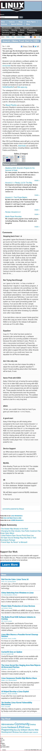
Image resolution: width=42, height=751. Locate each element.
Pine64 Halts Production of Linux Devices (18, 606)
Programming (7, 729)
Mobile (27, 727)
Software (21, 32)
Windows (15, 594)
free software (24, 732)
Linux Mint (14, 638)
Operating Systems (8, 32)
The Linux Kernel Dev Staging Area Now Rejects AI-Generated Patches (21, 666)
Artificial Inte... (4, 669)
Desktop (3, 680)
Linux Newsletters (17, 516)
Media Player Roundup (13, 216)
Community (22, 724)
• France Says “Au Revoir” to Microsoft (13, 542)
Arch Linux (3, 654)
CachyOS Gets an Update (11, 652)
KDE (2, 621)
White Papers (31, 22)
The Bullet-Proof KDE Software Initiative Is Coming (18, 618)
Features (12, 22)
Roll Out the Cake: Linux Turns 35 (15, 579)
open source (33, 732)
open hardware (4, 608)
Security (13, 669)
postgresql (35, 34)
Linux (6, 581)
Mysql (20, 34)
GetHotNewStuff (8, 87)
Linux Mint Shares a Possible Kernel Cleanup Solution (19, 635)
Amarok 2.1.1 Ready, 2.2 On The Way (18, 182)
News (3, 22)
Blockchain (5, 34)
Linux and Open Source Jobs (12, 518)
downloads (22, 145)
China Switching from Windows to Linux (17, 592)
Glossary (4, 749)
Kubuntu (6, 621)
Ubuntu (31, 729)
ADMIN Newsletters (17, 520)
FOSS (2, 581)
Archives (4, 24)
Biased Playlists (11, 105)
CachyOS (9, 654)
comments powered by (13, 509)
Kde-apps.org (22, 87)
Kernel (9, 638)
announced (6, 65)
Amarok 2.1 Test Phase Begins (16, 197)
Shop (28, 24)
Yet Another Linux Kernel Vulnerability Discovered (16, 703)
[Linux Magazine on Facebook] (31, 37)
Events (4, 727)
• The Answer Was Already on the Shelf (14, 528)
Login (39, 37)
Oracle (27, 34)
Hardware (12, 727)
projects (10, 621)
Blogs (21, 22)
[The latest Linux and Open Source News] (35, 37)
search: (2, 14)
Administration (4, 638)
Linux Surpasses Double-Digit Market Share (19, 678)
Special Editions (16, 24)
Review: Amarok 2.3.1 (13, 212)
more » (37, 180)
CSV (13, 34)
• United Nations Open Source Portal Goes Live (17, 535)
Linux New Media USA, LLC (34, 750)
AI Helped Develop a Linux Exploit (15, 691)
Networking (31, 32)
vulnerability (14, 693)
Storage (10, 608)
